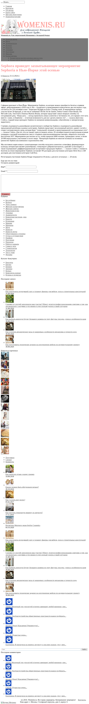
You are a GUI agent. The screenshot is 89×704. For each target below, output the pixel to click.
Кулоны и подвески (13, 275)
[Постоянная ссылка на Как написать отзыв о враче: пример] (10, 472)
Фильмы (9, 255)
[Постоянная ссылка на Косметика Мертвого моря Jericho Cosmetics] (10, 523)
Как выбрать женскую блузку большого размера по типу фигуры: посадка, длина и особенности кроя (46, 319)
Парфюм (9, 238)
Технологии (10, 250)
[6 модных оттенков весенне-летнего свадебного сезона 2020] (5, 376)
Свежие (9, 460)
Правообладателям (13, 17)
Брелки (8, 265)
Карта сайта (10, 12)
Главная (9, 6)
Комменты (10, 462)
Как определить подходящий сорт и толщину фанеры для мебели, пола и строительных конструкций (46, 291)
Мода (8, 41)
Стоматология (11, 248)
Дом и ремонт (11, 204)
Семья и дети (11, 246)
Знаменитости (11, 43)
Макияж (9, 54)
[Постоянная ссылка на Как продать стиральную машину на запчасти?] (10, 511)
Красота (9, 48)
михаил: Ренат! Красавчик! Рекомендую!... (22, 626)
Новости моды (11, 39)
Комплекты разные (13, 273)
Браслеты (9, 262)
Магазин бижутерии (14, 15)
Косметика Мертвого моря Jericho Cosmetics (23, 525)
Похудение (10, 52)
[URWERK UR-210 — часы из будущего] (5, 402)
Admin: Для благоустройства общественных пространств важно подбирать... (36, 616)
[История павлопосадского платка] (5, 411)
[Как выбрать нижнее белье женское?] (5, 454)
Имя (2, 167)
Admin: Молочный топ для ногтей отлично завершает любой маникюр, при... (36, 607)
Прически (9, 242)
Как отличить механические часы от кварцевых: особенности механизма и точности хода (41, 332)
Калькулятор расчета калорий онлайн (25, 60)
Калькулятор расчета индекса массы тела (26, 58)
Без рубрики (10, 200)
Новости (5, 76)
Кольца (8, 271)
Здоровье (9, 50)
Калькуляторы (11, 56)
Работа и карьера (12, 244)
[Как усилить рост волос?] (5, 445)
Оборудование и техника (15, 234)
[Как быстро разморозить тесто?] (5, 437)
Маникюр (9, 225)
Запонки (9, 269)
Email (3, 171)
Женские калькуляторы (15, 207)
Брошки (9, 267)
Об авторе (10, 10)
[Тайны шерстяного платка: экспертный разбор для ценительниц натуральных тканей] (5, 359)
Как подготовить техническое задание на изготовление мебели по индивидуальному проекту (43, 345)
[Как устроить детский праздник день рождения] (5, 385)
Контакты (9, 8)
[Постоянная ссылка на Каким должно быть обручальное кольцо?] (10, 485)
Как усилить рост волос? (15, 500)
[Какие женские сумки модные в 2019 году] (5, 394)
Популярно (10, 458)
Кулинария (10, 221)
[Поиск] (2, 2)
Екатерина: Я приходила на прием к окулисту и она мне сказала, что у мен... (36, 645)
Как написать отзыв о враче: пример (20, 474)
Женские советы (12, 209)
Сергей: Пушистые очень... (16, 635)
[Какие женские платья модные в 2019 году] (5, 419)
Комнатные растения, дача (16, 217)
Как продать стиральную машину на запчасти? (24, 513)
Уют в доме (10, 253)
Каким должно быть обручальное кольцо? (22, 487)
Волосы (9, 46)
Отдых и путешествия (14, 236)
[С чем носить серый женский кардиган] (5, 428)
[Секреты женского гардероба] (5, 368)
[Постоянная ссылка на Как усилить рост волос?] (10, 498)
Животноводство (12, 211)
